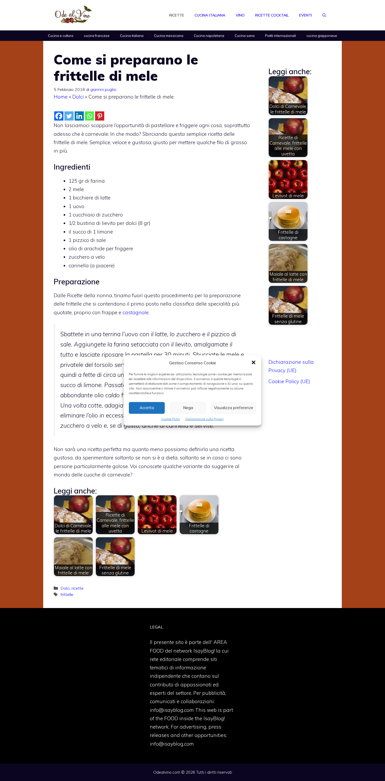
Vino (240, 15)
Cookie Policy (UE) (289, 381)
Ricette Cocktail (272, 15)
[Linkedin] (79, 116)
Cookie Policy (170, 419)
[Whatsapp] (89, 116)
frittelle (66, 594)
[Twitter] (69, 116)
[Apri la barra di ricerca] (324, 15)
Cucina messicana (168, 36)
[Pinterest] (99, 116)
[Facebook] (58, 116)
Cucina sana (245, 36)
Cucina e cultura (60, 36)
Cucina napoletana (209, 36)
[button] (253, 363)
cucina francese (96, 36)
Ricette (176, 15)
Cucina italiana (210, 15)
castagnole (135, 312)
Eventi (305, 15)
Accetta (147, 407)
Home (61, 97)
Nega (188, 407)
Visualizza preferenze (233, 407)
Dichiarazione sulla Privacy (204, 419)
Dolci (78, 97)
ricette (78, 588)
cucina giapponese (321, 36)
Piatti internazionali (280, 36)
